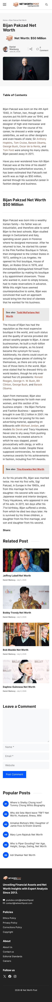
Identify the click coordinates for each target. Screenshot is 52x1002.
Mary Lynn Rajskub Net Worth (26, 834)
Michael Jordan (30, 425)
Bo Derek (17, 429)
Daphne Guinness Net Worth (19, 686)
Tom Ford (8, 150)
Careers (7, 961)
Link (38, 48)
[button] (46, 4)
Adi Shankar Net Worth (22, 855)
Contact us (8, 951)
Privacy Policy (10, 922)
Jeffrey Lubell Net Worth (17, 575)
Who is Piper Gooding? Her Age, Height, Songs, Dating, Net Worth (28, 845)
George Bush (10, 146)
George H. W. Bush (24, 380)
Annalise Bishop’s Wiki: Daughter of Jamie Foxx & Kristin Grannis (29, 824)
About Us (7, 947)
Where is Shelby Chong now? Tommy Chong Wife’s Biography (27, 804)
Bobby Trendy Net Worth (17, 612)
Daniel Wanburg (14, 48)
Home (5, 20)
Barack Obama (36, 142)
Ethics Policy (9, 918)
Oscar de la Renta (29, 146)
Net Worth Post (30, 990)
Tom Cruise (20, 142)
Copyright (8, 932)
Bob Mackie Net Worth (15, 649)
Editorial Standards (12, 956)
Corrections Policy (12, 927)
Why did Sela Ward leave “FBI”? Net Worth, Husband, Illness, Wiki (29, 814)
